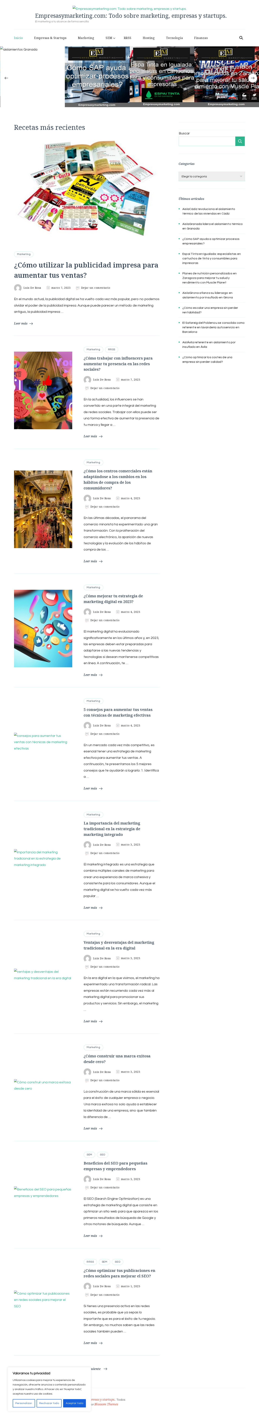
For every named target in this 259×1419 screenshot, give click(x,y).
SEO (102, 1154)
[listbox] (129, 84)
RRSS (127, 38)
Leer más (20, 323)
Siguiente (93, 1369)
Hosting (149, 38)
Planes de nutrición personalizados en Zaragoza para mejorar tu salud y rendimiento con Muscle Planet (209, 278)
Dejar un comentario (95, 288)
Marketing (86, 38)
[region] (49, 1389)
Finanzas (201, 38)
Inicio (18, 38)
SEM (109, 38)
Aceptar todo (74, 1403)
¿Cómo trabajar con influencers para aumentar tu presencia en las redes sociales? (118, 364)
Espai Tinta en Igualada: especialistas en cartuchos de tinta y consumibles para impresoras (211, 258)
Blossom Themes (106, 1404)
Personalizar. (23, 1403)
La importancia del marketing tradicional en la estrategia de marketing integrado (112, 829)
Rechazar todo (49, 1403)
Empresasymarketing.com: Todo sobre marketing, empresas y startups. (131, 16)
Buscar (184, 133)
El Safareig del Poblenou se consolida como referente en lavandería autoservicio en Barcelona (213, 327)
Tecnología (174, 38)
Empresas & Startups (50, 38)
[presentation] (6, 78)
